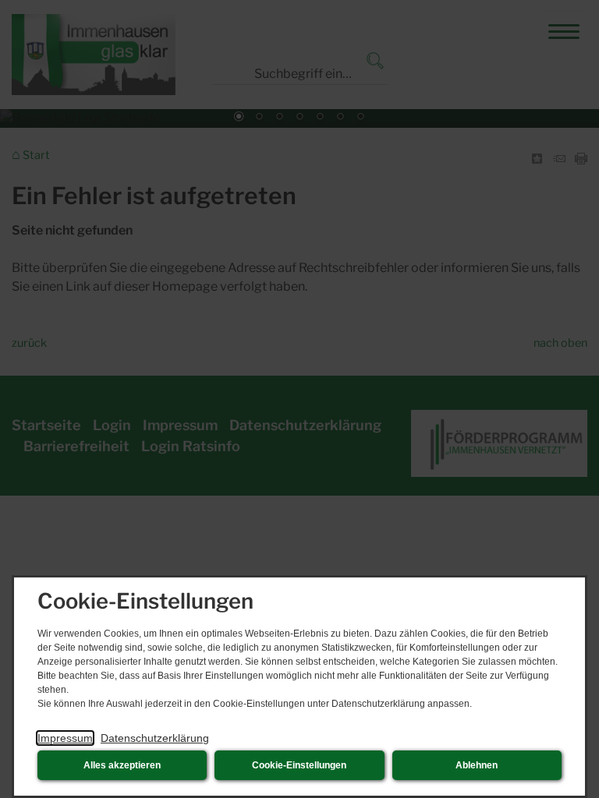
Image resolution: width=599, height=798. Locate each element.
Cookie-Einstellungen (299, 765)
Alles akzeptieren (122, 765)
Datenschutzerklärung (155, 738)
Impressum (65, 738)
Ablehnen (476, 765)
